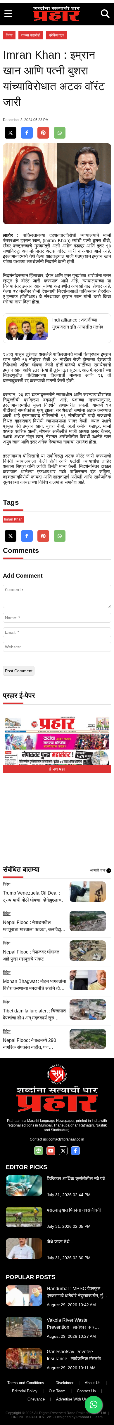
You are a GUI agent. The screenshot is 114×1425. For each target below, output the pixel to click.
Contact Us (86, 1391)
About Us (93, 1383)
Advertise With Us (71, 1399)
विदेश (9, 35)
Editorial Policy (24, 1391)
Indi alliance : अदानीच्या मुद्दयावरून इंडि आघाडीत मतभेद (77, 323)
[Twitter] (10, 132)
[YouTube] (50, 1150)
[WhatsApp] (59, 132)
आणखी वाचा (100, 870)
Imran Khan (13, 519)
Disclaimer (64, 1383)
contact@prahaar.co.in (66, 1139)
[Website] (38, 1150)
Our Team (57, 1391)
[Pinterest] (43, 132)
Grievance (36, 1399)
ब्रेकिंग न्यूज (56, 35)
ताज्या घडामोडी (30, 35)
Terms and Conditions (25, 1383)
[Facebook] (27, 132)
